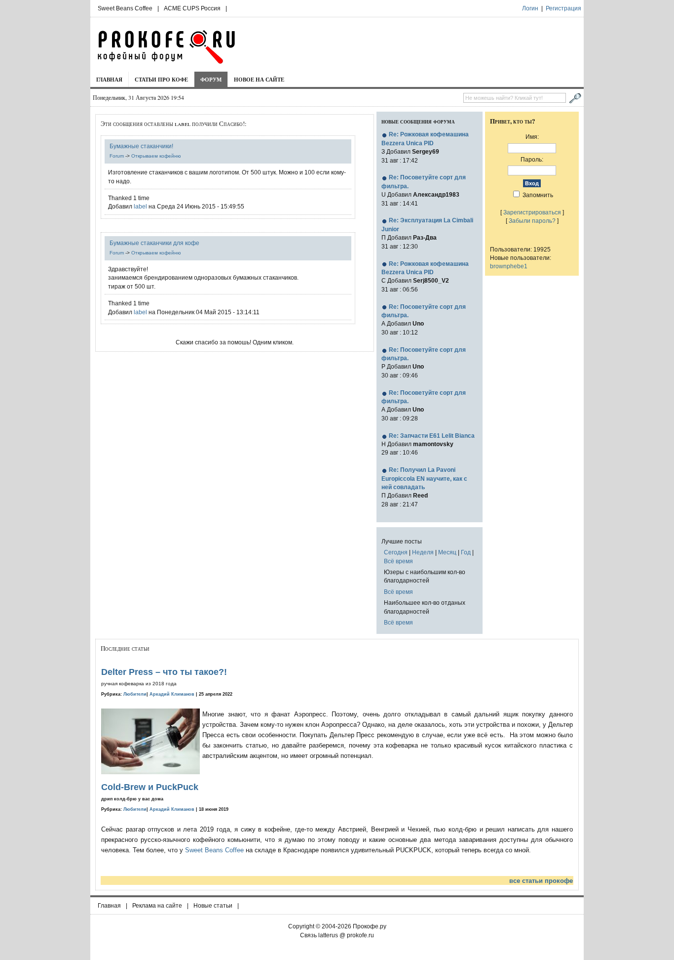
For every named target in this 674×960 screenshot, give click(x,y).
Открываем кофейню (156, 156)
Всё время (398, 561)
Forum (117, 156)
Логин (530, 8)
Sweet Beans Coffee (125, 8)
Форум (211, 79)
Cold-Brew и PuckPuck (149, 787)
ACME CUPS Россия (192, 8)
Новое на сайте (259, 79)
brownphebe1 (508, 266)
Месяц (447, 552)
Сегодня (396, 552)
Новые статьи (212, 905)
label (140, 206)
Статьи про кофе (161, 79)
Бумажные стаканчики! (141, 146)
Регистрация (563, 8)
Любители (135, 694)
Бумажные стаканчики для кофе (154, 243)
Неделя (423, 552)
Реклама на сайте (157, 905)
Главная (109, 79)
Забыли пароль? (532, 220)
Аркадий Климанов (172, 694)
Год (466, 552)
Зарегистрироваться (532, 212)
